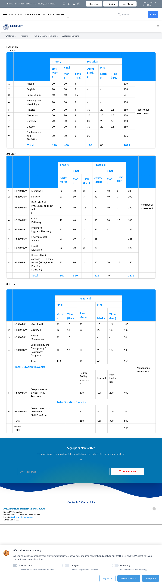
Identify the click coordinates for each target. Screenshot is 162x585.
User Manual (128, 4)
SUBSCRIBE (129, 471)
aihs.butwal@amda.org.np (22, 517)
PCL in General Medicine (45, 36)
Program (24, 36)
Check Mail (94, 4)
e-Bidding (110, 4)
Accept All (150, 578)
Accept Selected (129, 578)
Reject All (107, 578)
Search (153, 14)
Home (11, 36)
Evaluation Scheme (70, 36)
